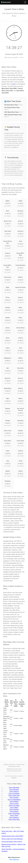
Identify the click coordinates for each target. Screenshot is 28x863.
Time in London (14, 803)
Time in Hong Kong (14, 819)
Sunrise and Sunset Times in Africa (12, 841)
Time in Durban (14, 797)
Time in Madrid (14, 801)
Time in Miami (14, 807)
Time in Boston (14, 811)
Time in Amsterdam (14, 813)
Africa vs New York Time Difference (12, 839)
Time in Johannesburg (14, 799)
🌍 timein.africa (6, 2)
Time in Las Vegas (14, 805)
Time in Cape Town (14, 795)
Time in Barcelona (14, 787)
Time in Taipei (14, 815)
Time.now (14, 777)
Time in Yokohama (14, 793)
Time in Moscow (14, 817)
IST (14, 84)
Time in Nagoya (14, 791)
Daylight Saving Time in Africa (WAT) (12, 836)
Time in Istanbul (14, 809)
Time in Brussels (14, 789)
